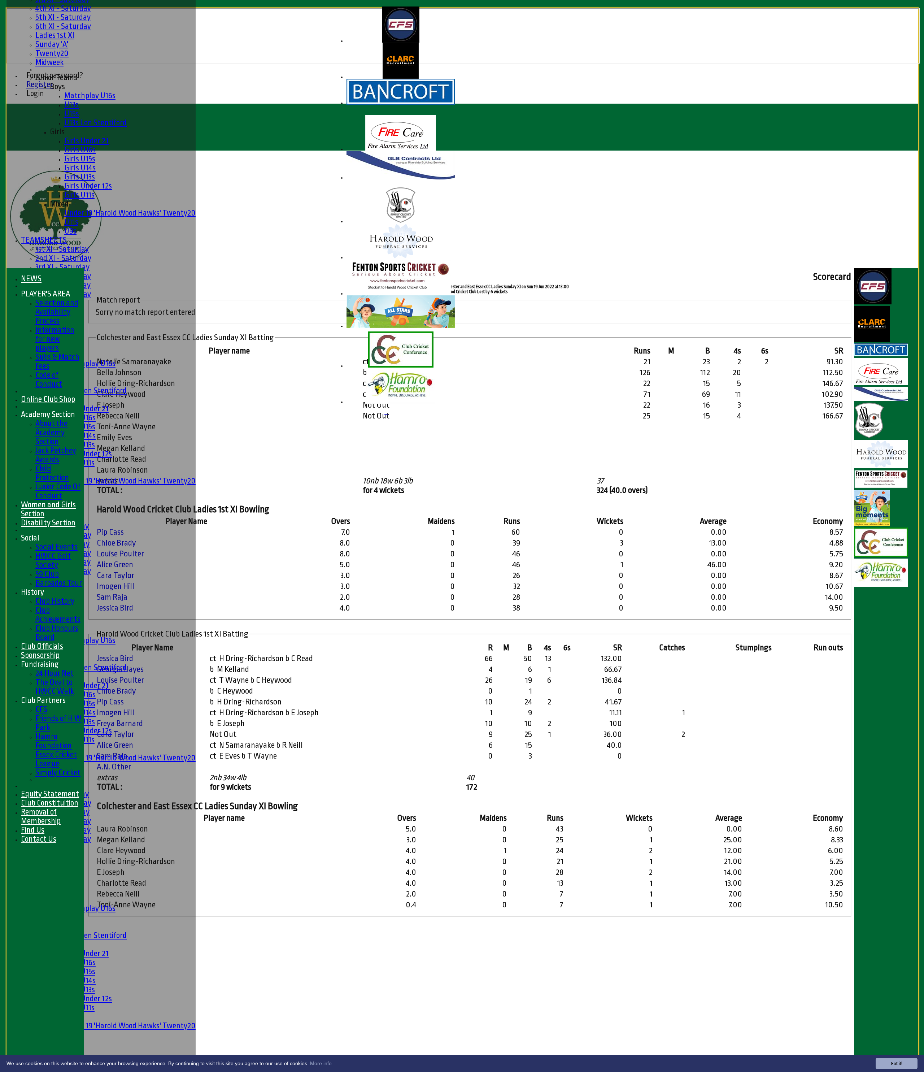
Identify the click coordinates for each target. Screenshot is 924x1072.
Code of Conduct (48, 379)
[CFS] (400, 41)
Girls (57, 131)
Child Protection (52, 473)
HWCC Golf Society (53, 560)
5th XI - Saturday (63, 17)
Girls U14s (80, 167)
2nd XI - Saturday (63, 257)
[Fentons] (400, 294)
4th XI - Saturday (63, 8)
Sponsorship (40, 655)
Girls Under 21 (86, 140)
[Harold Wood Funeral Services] (401, 258)
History (32, 591)
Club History (54, 601)
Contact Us (38, 838)
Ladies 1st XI (54, 35)
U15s (71, 113)
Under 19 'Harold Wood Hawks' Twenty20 (130, 212)
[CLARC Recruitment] (401, 77)
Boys (57, 86)
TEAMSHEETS (44, 239)
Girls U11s (79, 194)
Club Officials (42, 646)
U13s (71, 104)
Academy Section (48, 414)
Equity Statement (50, 793)
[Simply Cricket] (400, 221)
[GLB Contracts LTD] (400, 178)
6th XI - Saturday (63, 26)
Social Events (56, 546)
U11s (71, 221)
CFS (41, 709)
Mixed (59, 203)
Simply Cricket (57, 772)
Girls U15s (79, 158)
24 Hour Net (54, 673)
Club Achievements (57, 615)
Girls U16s (80, 149)
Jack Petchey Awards (55, 455)
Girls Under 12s (88, 185)
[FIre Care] (400, 149)
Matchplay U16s (90, 95)
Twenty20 (52, 53)
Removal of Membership (41, 816)
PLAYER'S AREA (45, 293)
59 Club (47, 573)
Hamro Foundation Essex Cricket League (56, 750)
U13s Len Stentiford (95, 122)
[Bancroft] (400, 103)
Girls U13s (79, 176)
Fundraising (40, 664)
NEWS (31, 278)
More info (321, 1063)
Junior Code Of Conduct (57, 491)
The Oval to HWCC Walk (54, 687)
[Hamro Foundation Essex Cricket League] (400, 402)
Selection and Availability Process (56, 311)
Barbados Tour (58, 582)
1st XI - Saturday (62, 248)
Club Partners (43, 700)
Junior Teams (56, 77)
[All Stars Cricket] (400, 326)
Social (30, 537)
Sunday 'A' (51, 44)
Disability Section (48, 522)
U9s (70, 230)
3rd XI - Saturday (62, 267)
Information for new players (54, 338)
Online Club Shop (48, 399)
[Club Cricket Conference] (400, 366)
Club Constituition (49, 802)
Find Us (32, 829)
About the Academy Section (51, 432)
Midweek (49, 62)
